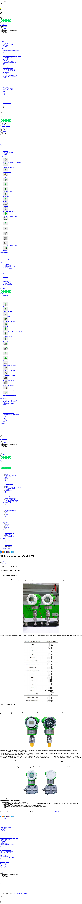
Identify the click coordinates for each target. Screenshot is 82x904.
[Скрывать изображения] (1, 13)
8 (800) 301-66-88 (3, 25)
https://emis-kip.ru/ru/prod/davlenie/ (52, 811)
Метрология (5, 87)
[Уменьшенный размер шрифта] (1, 2)
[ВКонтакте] (3, 106)
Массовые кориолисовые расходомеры (11, 50)
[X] (6, 552)
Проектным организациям (8, 78)
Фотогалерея (5, 45)
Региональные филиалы (8, 104)
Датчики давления (6, 52)
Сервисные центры (7, 85)
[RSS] (0, 553)
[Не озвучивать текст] (1, 17)
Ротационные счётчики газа (8, 53)
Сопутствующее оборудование (9, 69)
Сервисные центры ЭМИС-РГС (9, 86)
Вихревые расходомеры (8, 51)
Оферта (4, 79)
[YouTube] (3, 108)
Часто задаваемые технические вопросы (11, 89)
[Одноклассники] (3, 552)
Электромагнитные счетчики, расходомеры (12, 56)
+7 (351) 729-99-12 (6, 22)
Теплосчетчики (6, 59)
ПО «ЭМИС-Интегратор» (8, 88)
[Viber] (8, 552)
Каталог (4, 77)
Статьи (4, 94)
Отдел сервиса (6, 101)
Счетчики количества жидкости (9, 62)
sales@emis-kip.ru (3, 28)
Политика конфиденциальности (20, 893)
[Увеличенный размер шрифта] (1, 4)
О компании (3, 41)
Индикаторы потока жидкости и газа (10, 64)
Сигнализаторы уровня (7, 57)
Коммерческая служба (7, 100)
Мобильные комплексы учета (9, 63)
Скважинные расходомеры (8, 65)
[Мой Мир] (4, 552)
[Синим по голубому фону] (0, 10)
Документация (3, 73)
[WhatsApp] (9, 552)
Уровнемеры (5, 58)
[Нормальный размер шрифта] (1, 3)
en (0, 111)
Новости (4, 93)
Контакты (2, 98)
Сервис (2, 81)
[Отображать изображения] (1, 12)
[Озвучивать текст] (1, 16)
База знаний (5, 96)
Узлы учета (5, 60)
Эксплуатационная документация (10, 75)
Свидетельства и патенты (8, 44)
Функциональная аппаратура (9, 70)
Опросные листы (4, 40)
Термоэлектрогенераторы (8, 68)
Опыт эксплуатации (4, 72)
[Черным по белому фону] (0, 7)
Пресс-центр (3, 91)
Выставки (5, 95)
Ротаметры (5, 55)
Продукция (2, 48)
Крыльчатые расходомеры (8, 61)
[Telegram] (3, 107)
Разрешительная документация (9, 76)
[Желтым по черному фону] (0, 8)
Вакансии (5, 46)
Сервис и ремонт (6, 83)
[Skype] (11, 552)
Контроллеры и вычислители (9, 67)
